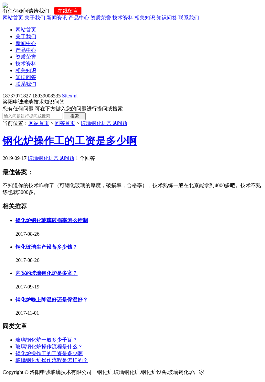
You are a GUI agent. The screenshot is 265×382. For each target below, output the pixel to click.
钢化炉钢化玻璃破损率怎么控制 (52, 220)
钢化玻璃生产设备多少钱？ (47, 247)
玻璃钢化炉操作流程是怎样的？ (52, 360)
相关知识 (144, 17)
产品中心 (79, 17)
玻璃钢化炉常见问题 (104, 123)
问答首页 (65, 123)
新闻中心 (26, 43)
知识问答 (166, 17)
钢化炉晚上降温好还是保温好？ (52, 299)
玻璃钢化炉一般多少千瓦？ (47, 340)
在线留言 (68, 11)
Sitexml (70, 95)
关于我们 (35, 17)
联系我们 (188, 17)
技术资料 (122, 17)
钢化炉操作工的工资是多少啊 (70, 140)
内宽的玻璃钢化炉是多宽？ (47, 273)
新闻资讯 (57, 17)
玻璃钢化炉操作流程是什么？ (49, 346)
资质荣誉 (100, 17)
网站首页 (13, 17)
